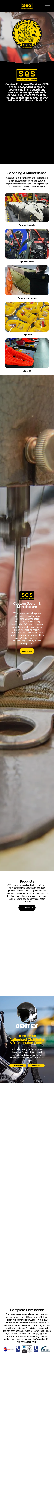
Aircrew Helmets (27, 224)
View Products (27, 907)
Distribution (18, 1065)
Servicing (36, 1065)
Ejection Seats (27, 261)
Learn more (27, 651)
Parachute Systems (27, 297)
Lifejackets (27, 334)
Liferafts (27, 370)
